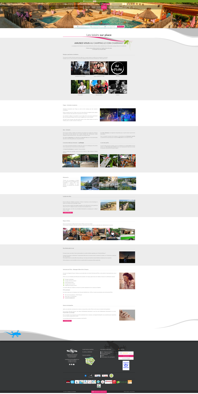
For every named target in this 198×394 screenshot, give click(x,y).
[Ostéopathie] (127, 310)
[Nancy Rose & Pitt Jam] (99, 61)
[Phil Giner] (80, 80)
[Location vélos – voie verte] (127, 200)
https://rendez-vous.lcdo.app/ (68, 312)
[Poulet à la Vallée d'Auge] (70, 234)
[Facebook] (123, 4)
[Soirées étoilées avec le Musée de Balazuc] (127, 251)
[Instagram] (125, 4)
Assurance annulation (106, 353)
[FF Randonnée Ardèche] (109, 380)
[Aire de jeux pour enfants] (109, 154)
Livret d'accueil (105, 354)
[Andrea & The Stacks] (80, 61)
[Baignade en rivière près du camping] (108, 177)
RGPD (103, 355)
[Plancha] (113, 234)
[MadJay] (117, 80)
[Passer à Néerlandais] (134, 4)
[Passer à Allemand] (132, 4)
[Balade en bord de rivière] (90, 177)
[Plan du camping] (90, 357)
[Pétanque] (89, 154)
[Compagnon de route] (114, 380)
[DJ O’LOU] (117, 61)
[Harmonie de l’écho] (127, 273)
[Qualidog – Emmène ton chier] (130, 380)
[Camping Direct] (98, 380)
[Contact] (74, 364)
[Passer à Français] (127, 4)
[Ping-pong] (71, 154)
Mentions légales (126, 391)
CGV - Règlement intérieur (107, 352)
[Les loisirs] (127, 154)
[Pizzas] (128, 234)
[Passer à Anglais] (129, 4)
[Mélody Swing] (99, 80)
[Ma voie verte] (122, 380)
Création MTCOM (132, 391)
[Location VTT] (108, 200)
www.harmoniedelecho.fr (70, 298)
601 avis (130, 353)
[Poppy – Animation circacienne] (109, 108)
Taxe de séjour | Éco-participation (108, 357)
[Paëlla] (84, 234)
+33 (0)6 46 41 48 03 (117, 4)
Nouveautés (106, 4)
